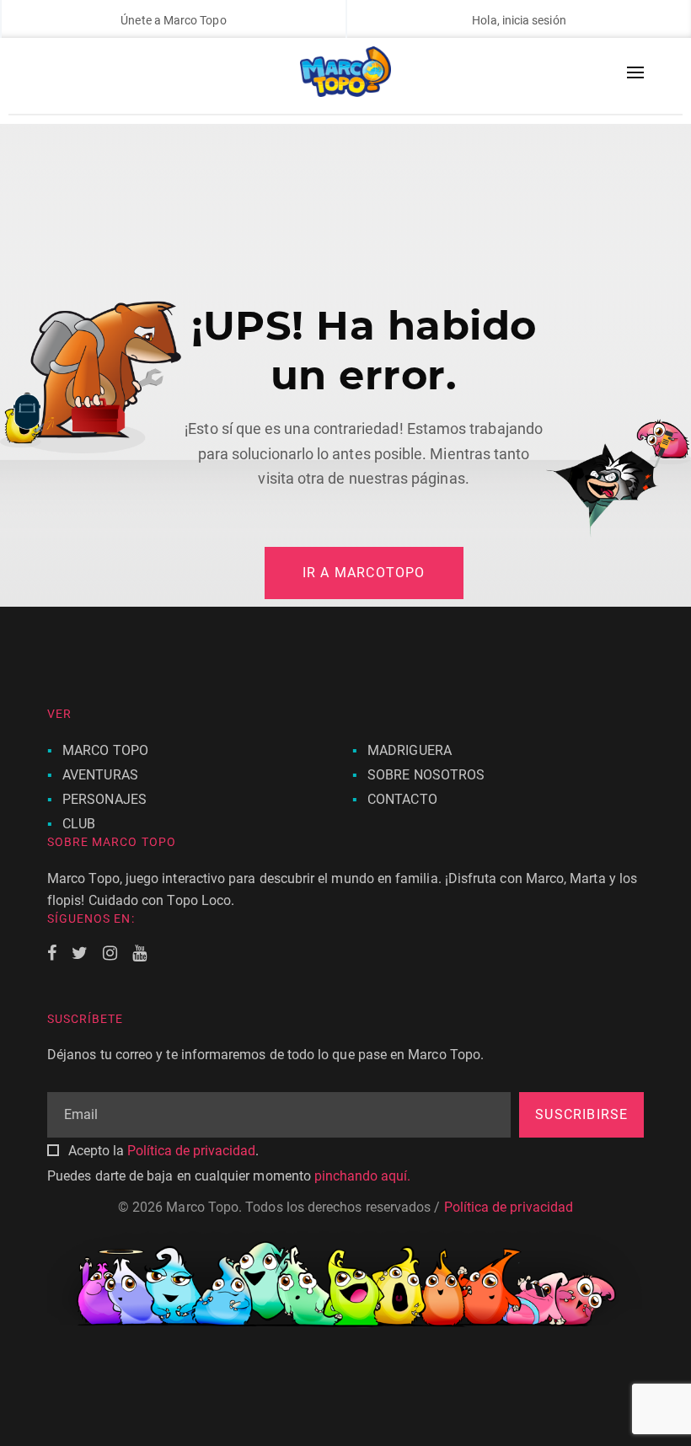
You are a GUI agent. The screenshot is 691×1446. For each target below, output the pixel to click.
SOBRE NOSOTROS (426, 775)
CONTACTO (402, 799)
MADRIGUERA (409, 750)
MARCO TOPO (105, 750)
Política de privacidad (191, 1151)
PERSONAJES (104, 799)
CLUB (78, 824)
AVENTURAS (100, 775)
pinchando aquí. (362, 1176)
